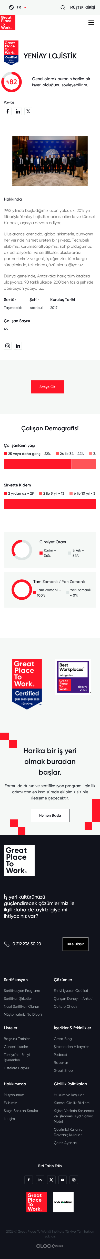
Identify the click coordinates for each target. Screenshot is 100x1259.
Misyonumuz (14, 1095)
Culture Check (65, 1006)
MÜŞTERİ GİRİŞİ (82, 7)
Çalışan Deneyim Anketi (73, 998)
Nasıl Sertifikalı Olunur (21, 1006)
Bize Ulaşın (75, 944)
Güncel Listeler (16, 1047)
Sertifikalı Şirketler (18, 998)
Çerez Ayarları (65, 1143)
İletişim (9, 1119)
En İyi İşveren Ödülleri (71, 991)
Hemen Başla (50, 815)
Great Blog (63, 1039)
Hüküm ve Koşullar (69, 1095)
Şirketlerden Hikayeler (71, 1047)
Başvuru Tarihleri (17, 1039)
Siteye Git (47, 387)
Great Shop (63, 1070)
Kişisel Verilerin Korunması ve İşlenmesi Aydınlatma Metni (74, 1116)
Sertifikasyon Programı (22, 991)
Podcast (60, 1055)
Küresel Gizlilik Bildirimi (72, 1103)
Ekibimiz (10, 1103)
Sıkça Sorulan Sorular (21, 1111)
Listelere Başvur (16, 1068)
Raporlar (61, 1062)
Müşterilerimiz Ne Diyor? (23, 1014)
